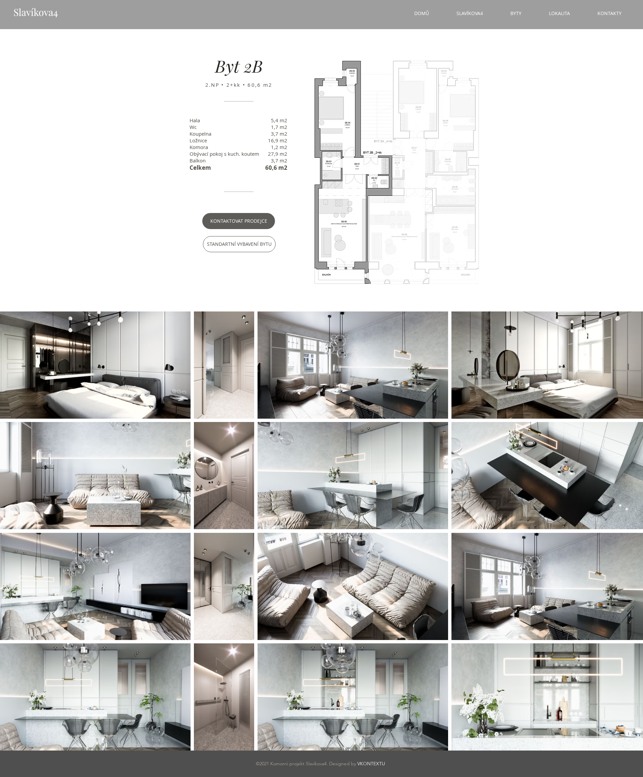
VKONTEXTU (371, 764)
